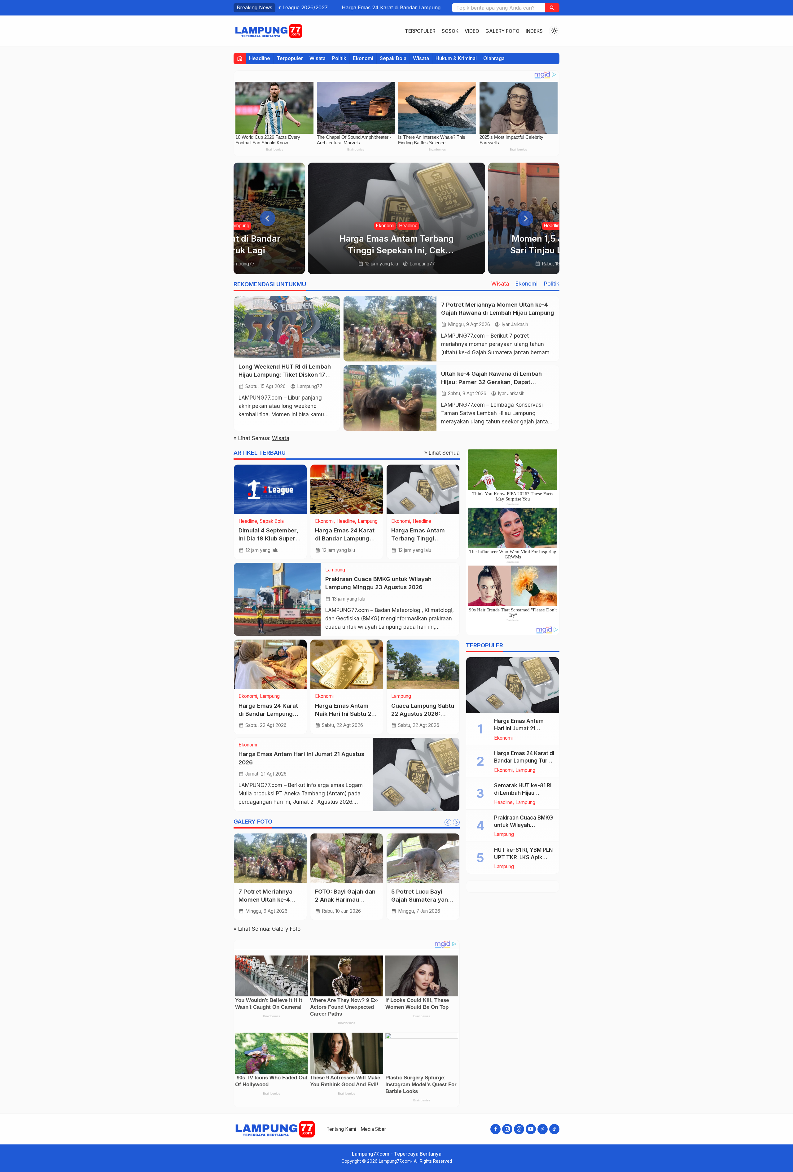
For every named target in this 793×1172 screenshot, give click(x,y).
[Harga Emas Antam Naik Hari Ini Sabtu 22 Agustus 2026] (346, 664)
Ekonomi (363, 58)
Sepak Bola (393, 58)
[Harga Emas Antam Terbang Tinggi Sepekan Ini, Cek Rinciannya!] (423, 489)
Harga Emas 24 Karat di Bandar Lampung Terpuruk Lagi (345, 7)
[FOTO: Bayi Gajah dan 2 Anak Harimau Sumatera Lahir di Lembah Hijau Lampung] (346, 858)
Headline (259, 58)
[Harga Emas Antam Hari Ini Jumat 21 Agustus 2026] (416, 774)
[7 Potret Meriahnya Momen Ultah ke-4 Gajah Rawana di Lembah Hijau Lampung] (390, 328)
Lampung (239, 226)
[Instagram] (507, 1129)
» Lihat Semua (442, 453)
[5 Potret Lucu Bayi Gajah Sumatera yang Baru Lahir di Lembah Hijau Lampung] (423, 858)
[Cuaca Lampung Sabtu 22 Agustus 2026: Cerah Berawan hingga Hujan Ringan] (423, 664)
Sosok (450, 31)
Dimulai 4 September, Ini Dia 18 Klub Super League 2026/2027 (268, 538)
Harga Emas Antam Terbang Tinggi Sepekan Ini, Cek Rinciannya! (397, 250)
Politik (339, 58)
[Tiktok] (554, 1129)
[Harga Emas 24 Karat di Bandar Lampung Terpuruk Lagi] (346, 489)
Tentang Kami (341, 1129)
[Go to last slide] (448, 822)
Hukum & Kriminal (456, 58)
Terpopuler (420, 31)
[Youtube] (531, 1129)
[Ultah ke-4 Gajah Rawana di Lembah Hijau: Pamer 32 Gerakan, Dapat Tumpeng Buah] (390, 398)
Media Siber (373, 1129)
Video (472, 31)
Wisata (317, 58)
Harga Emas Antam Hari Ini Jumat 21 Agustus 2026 (519, 728)
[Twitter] (542, 1129)
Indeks (534, 31)
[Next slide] (525, 218)
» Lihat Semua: (261, 438)
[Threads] (519, 1129)
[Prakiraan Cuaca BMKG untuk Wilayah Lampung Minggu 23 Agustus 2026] (277, 599)
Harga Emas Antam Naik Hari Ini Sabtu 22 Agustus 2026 (345, 713)
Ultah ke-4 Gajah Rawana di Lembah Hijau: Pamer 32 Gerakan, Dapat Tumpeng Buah (491, 381)
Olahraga (494, 58)
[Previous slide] (267, 218)
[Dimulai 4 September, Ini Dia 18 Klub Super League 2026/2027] (270, 489)
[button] (552, 7)
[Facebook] (495, 1129)
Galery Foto (502, 31)
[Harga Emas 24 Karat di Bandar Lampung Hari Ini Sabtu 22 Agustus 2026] (270, 664)
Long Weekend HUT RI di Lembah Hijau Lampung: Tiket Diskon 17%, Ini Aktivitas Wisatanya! (286, 374)
